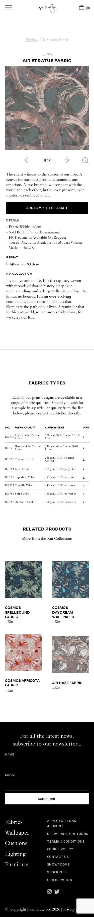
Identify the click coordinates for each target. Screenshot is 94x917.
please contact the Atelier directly (52, 413)
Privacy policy (74, 909)
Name (9, 754)
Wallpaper (17, 833)
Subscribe (47, 799)
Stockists (57, 872)
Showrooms (58, 864)
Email (10, 774)
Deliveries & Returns (67, 834)
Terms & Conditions (66, 841)
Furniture (16, 865)
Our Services (59, 880)
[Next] (66, 159)
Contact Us (58, 857)
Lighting (15, 854)
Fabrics (31, 40)
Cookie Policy (60, 849)
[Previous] (27, 159)
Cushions (16, 843)
